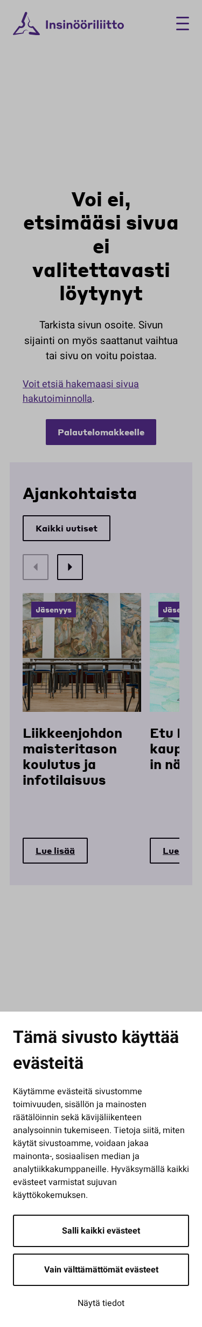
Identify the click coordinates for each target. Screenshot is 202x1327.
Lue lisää (55, 850)
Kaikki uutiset (66, 528)
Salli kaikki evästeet (101, 1230)
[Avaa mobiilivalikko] (178, 23)
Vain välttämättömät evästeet (101, 1269)
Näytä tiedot (101, 1303)
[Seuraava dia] (70, 567)
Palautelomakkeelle (101, 431)
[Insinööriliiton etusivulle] (68, 24)
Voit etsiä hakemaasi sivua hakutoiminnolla (81, 391)
